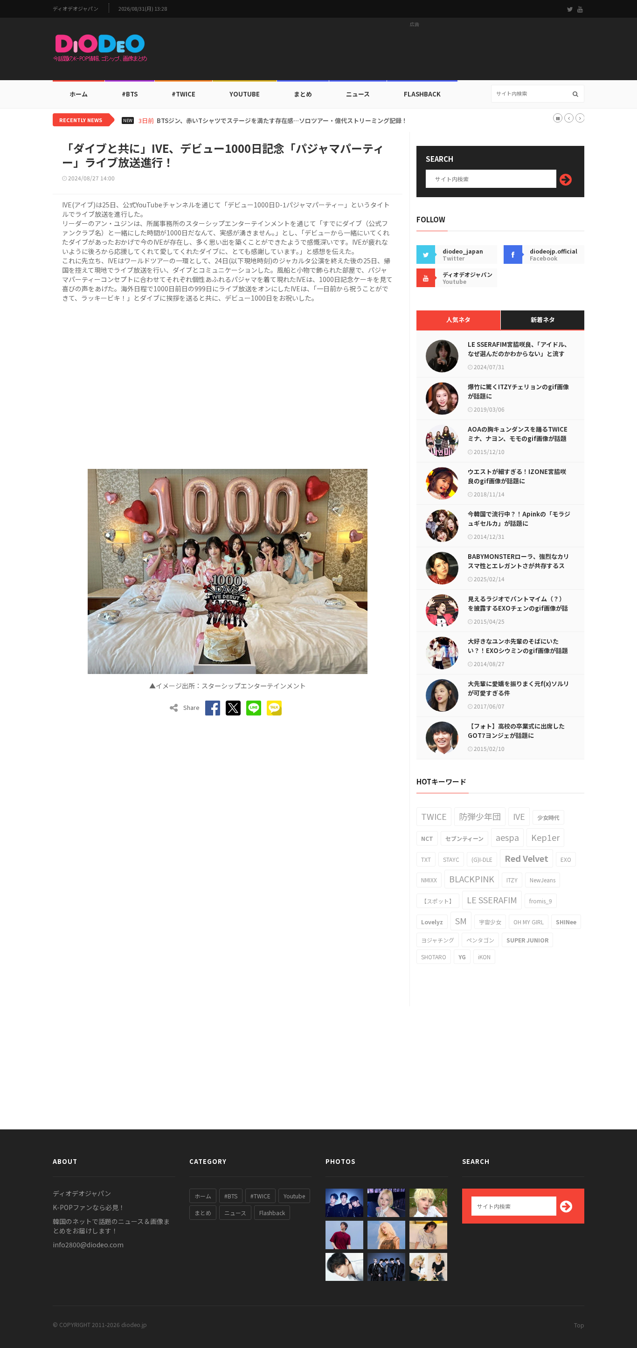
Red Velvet (526, 858)
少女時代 (548, 817)
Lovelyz (432, 922)
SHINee (566, 922)
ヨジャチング (437, 940)
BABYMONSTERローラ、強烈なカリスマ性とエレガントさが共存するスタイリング (518, 565)
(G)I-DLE (481, 859)
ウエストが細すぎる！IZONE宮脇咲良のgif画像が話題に (517, 476)
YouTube (244, 93)
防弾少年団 (480, 816)
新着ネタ (543, 319)
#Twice (183, 93)
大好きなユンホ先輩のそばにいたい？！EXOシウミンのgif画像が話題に (518, 650)
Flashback (422, 93)
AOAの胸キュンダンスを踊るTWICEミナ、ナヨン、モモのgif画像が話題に (518, 438)
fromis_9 (540, 901)
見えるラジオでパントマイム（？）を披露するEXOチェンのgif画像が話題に (518, 608)
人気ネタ (458, 319)
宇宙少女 (490, 922)
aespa (507, 837)
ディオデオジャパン (75, 8)
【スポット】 (438, 901)
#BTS (130, 93)
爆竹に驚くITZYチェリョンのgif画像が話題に (518, 391)
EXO (566, 859)
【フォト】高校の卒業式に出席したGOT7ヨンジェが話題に (516, 731)
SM (461, 921)
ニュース (358, 93)
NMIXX (429, 880)
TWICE (434, 816)
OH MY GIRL (528, 922)
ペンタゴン (480, 940)
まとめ (303, 93)
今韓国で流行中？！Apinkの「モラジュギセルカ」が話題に (519, 518)
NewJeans (542, 880)
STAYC (451, 859)
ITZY (512, 880)
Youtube (294, 1196)
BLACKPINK (471, 879)
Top (579, 1325)
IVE (519, 816)
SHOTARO (433, 957)
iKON (484, 957)
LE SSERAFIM (492, 900)
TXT (426, 859)
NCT (427, 838)
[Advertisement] (414, 52)
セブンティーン (464, 838)
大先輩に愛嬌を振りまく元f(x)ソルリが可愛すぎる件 (518, 688)
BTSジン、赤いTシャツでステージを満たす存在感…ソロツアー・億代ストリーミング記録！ (282, 120)
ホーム (78, 93)
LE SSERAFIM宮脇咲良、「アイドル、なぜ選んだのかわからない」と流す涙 (519, 353)
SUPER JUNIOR (527, 940)
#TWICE (260, 1196)
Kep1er (545, 837)
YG (462, 957)
